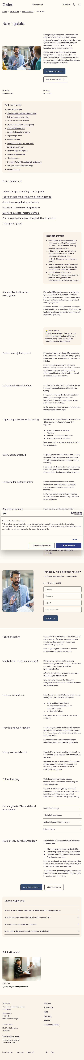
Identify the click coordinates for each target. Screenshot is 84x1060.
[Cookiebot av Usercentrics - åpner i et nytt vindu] (73, 513)
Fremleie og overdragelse (17, 151)
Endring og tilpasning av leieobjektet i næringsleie (28, 218)
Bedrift (58, 583)
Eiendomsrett (14, 11)
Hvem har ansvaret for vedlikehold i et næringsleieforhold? (27, 917)
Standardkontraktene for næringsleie (21, 113)
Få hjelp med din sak (54, 71)
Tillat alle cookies (68, 545)
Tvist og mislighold (12, 223)
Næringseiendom (27, 11)
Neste (48, 618)
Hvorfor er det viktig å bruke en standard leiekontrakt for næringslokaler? (33, 910)
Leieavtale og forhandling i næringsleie (23, 191)
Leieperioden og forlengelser (18, 132)
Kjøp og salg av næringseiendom (15, 986)
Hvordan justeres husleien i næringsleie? (21, 924)
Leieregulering (49, 829)
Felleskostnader (13, 139)
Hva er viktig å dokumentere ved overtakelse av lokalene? (27, 931)
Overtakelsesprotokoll (16, 128)
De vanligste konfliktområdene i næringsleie (24, 162)
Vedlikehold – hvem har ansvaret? (20, 143)
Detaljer (75, 539)
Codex (4, 11)
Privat (49, 583)
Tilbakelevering (13, 158)
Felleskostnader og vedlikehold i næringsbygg (26, 196)
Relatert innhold (13, 169)
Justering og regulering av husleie (20, 202)
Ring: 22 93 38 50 (54, 887)
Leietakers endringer (15, 147)
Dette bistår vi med (53, 79)
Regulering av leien (14, 136)
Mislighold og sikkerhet (16, 154)
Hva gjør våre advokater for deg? (20, 165)
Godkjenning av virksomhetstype (56, 822)
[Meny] (79, 4)
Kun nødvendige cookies (42, 545)
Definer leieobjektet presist (17, 117)
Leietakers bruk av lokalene (18, 121)
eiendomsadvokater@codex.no (13, 1007)
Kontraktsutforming (51, 808)
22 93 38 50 (6, 1010)
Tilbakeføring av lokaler (52, 815)
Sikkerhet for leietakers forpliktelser (21, 207)
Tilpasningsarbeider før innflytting (20, 124)
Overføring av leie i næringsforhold (20, 212)
